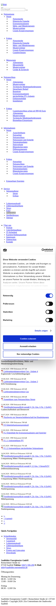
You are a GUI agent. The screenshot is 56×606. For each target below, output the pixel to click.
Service (7, 189)
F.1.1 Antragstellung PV (13, 440)
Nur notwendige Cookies (28, 354)
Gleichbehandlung (13, 230)
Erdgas (9, 38)
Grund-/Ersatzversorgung (23, 31)
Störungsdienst (12, 191)
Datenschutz (11, 239)
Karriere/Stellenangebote (16, 235)
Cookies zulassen (28, 338)
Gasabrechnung (19, 52)
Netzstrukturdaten (20, 142)
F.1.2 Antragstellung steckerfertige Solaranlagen (23, 448)
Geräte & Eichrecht (21, 69)
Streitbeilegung (12, 215)
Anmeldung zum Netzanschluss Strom (19, 399)
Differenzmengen (20, 149)
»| (4, 523)
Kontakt (9, 242)
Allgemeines (18, 62)
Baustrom (17, 91)
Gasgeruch (10, 541)
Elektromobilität (19, 98)
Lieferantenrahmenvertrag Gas (16, 392)
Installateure (18, 101)
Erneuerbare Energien (15, 181)
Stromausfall (11, 538)
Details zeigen (41, 331)
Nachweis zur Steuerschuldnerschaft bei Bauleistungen (26, 417)
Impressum (10, 237)
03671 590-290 (28, 565)
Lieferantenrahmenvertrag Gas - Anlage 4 (20, 371)
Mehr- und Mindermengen (24, 26)
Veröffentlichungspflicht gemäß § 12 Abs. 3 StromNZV (26, 466)
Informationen (9, 128)
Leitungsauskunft (13, 203)
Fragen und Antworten (15, 550)
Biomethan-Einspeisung (22, 120)
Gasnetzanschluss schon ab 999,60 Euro (29, 111)
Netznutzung (9, 14)
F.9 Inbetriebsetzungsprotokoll (16, 425)
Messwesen (11, 60)
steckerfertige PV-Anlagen (24, 96)
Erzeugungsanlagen (21, 23)
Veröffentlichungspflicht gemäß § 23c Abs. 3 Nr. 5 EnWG (27, 456)
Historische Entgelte (21, 21)
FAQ (8, 210)
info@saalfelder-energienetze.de (14, 567)
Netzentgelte (18, 19)
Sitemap (9, 218)
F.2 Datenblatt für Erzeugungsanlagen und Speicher (24, 433)
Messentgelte (18, 65)
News (8, 208)
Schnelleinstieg (10, 536)
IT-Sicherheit (11, 232)
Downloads (11, 213)
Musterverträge (19, 28)
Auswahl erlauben (28, 346)
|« (4, 516)
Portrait (9, 227)
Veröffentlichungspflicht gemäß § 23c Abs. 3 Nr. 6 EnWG (27, 476)
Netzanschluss (9, 77)
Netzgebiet (17, 135)
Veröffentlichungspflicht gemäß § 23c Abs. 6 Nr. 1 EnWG (27, 407)
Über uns (7, 225)
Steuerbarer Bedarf (20, 89)
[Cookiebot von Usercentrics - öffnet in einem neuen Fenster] (41, 250)
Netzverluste (18, 144)
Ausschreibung (19, 133)
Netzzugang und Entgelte (23, 140)
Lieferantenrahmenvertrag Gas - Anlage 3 (20, 381)
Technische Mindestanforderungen (27, 87)
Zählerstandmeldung (14, 206)
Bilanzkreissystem (20, 147)
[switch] (49, 304)
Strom (8, 16)
